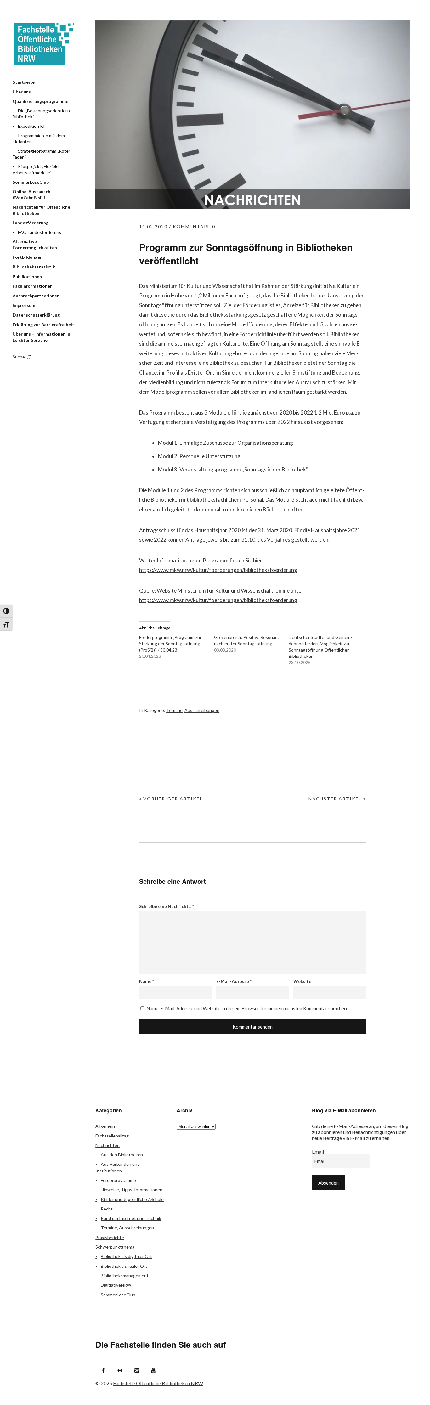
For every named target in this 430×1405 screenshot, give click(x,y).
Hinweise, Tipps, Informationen (131, 1189)
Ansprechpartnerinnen (36, 295)
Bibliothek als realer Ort (124, 1266)
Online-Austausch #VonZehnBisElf (31, 194)
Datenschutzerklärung (36, 315)
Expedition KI (31, 126)
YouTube (153, 1370)
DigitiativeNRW (116, 1285)
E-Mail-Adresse (234, 981)
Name (146, 981)
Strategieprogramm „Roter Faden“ (41, 154)
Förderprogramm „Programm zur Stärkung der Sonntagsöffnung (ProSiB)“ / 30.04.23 (170, 643)
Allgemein (105, 1126)
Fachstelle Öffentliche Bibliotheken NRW (44, 44)
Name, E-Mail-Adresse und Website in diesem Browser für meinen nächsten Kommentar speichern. (247, 1008)
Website (302, 981)
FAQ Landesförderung (40, 232)
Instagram (136, 1370)
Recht (107, 1208)
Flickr (120, 1370)
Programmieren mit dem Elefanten (39, 138)
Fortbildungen (27, 257)
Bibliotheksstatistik (34, 266)
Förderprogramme (118, 1180)
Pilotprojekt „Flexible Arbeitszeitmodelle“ (36, 169)
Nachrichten (107, 1145)
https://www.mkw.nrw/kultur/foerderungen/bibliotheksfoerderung (218, 570)
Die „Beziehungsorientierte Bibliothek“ (42, 114)
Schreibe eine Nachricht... (166, 906)
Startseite (24, 82)
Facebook (103, 1370)
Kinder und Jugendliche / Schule (132, 1199)
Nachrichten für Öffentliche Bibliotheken (41, 210)
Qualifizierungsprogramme (40, 101)
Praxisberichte (109, 1237)
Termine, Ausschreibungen (192, 710)
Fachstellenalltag (112, 1135)
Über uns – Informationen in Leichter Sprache (41, 337)
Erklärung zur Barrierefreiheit (43, 324)
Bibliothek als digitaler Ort (126, 1256)
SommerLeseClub (31, 182)
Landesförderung (30, 222)
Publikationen (27, 276)
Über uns (22, 91)
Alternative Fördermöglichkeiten (35, 244)
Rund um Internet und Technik (131, 1218)
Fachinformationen (33, 286)
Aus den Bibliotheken (122, 1154)
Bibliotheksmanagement (125, 1275)
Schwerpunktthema (114, 1247)
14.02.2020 (153, 226)
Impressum (24, 305)
